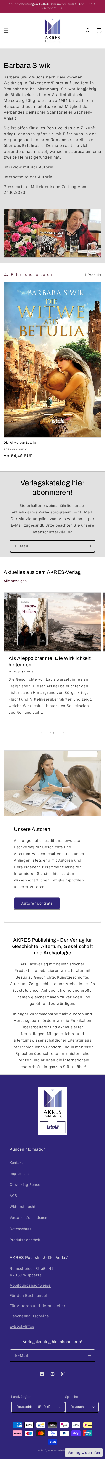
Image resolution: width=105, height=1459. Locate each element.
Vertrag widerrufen (84, 1452)
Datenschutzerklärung (52, 532)
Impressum (19, 1173)
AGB (13, 1195)
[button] (6, 30)
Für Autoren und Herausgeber (37, 1305)
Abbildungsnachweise (30, 1285)
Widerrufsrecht (22, 1206)
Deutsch (77, 1407)
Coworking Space (25, 1184)
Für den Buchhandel (28, 1295)
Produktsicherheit (25, 1240)
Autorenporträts (37, 903)
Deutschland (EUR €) (34, 1407)
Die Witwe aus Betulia (20, 442)
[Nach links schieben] (41, 732)
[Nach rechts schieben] (63, 732)
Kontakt (16, 1162)
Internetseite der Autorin (28, 176)
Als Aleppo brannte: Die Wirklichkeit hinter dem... (50, 661)
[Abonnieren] (89, 546)
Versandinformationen (28, 1217)
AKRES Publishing (57, 1450)
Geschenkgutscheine (29, 1316)
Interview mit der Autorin (28, 167)
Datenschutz (21, 1229)
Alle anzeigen (15, 581)
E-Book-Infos (22, 1326)
